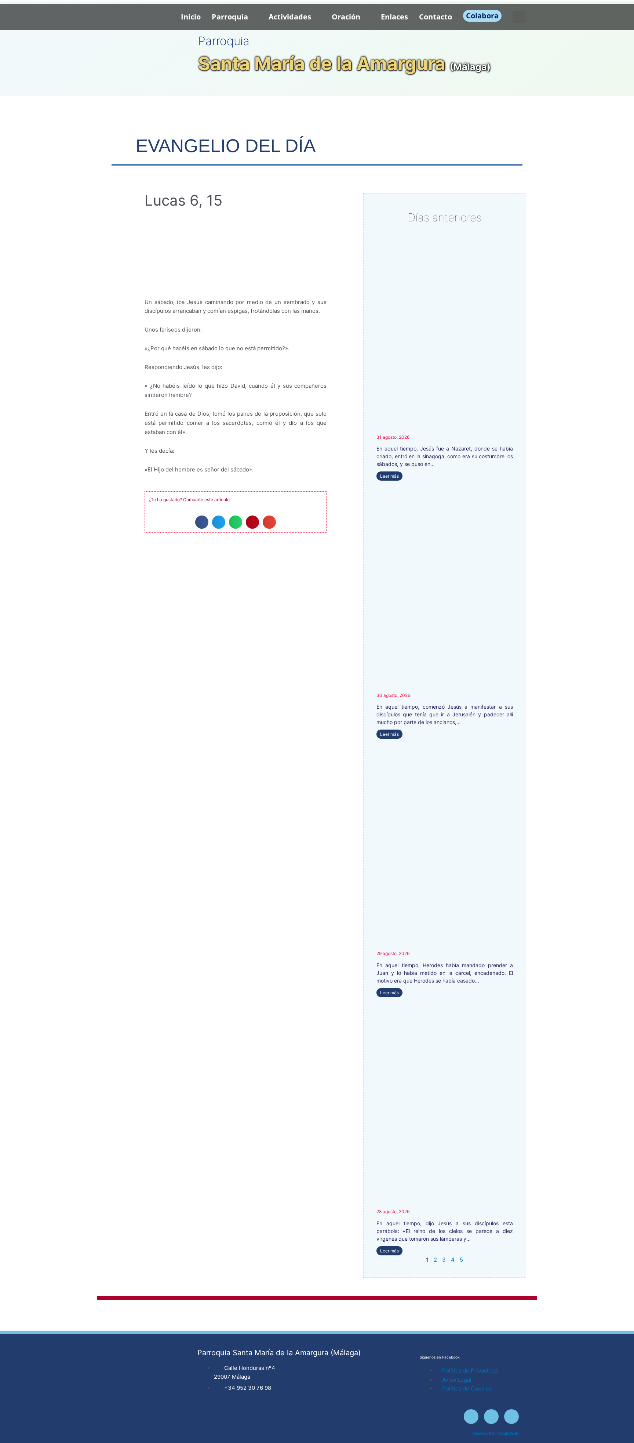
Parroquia (230, 17)
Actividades (290, 17)
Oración (346, 17)
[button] (519, 17)
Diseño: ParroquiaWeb (496, 1433)
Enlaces (394, 17)
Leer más (389, 476)
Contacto (435, 17)
